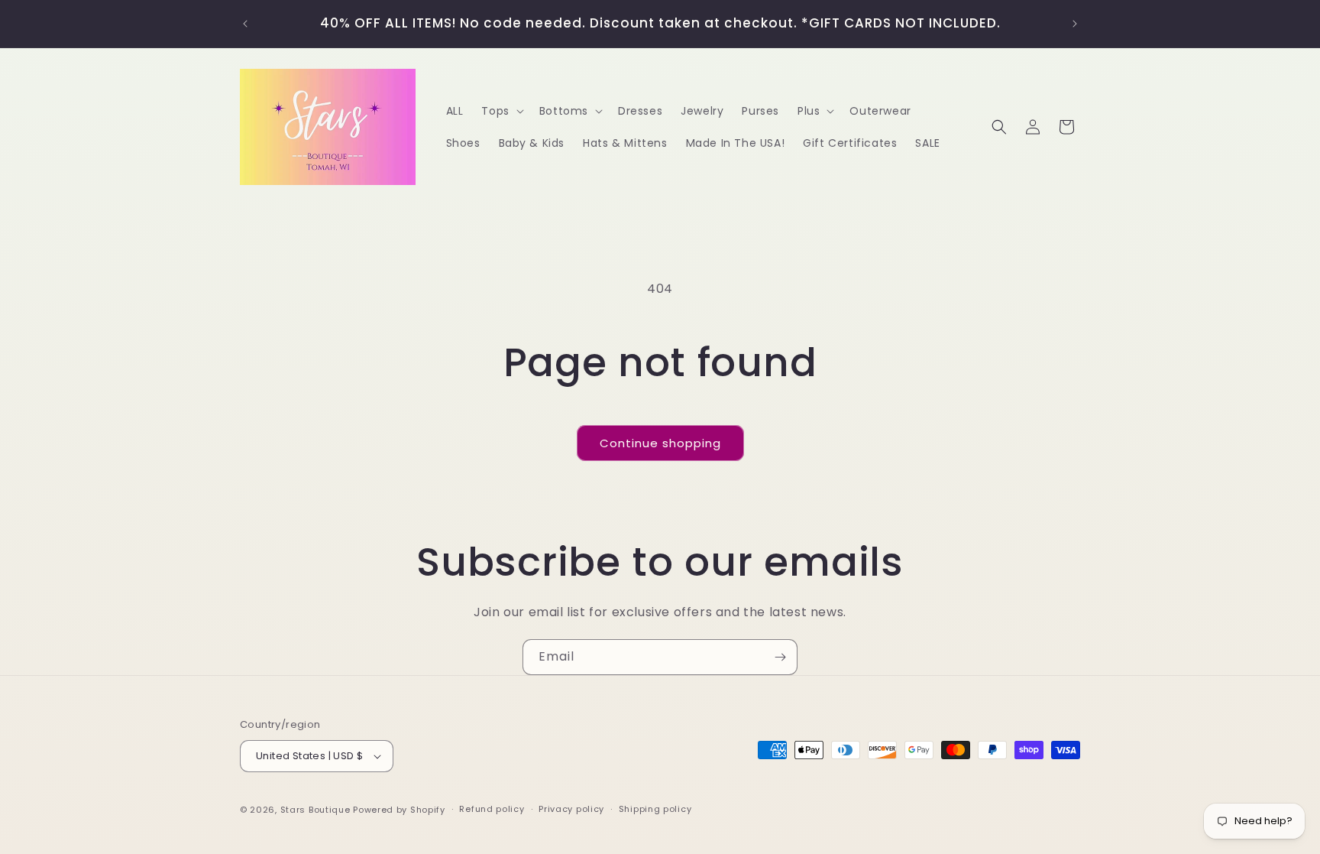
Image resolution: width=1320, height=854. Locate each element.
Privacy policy (571, 809)
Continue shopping (660, 443)
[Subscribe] (780, 657)
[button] (500, 111)
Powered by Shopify (399, 810)
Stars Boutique (317, 810)
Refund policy (491, 809)
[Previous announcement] (245, 23)
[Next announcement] (1075, 23)
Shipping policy (655, 809)
